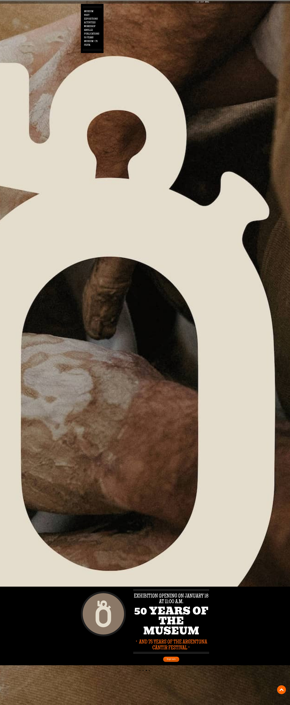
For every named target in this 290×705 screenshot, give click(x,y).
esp (202, 2)
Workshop (89, 26)
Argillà (88, 30)
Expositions (91, 19)
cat (197, 2)
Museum (88, 11)
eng (207, 2)
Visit (86, 15)
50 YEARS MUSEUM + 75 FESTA (91, 41)
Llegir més (171, 659)
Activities (89, 22)
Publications (91, 34)
